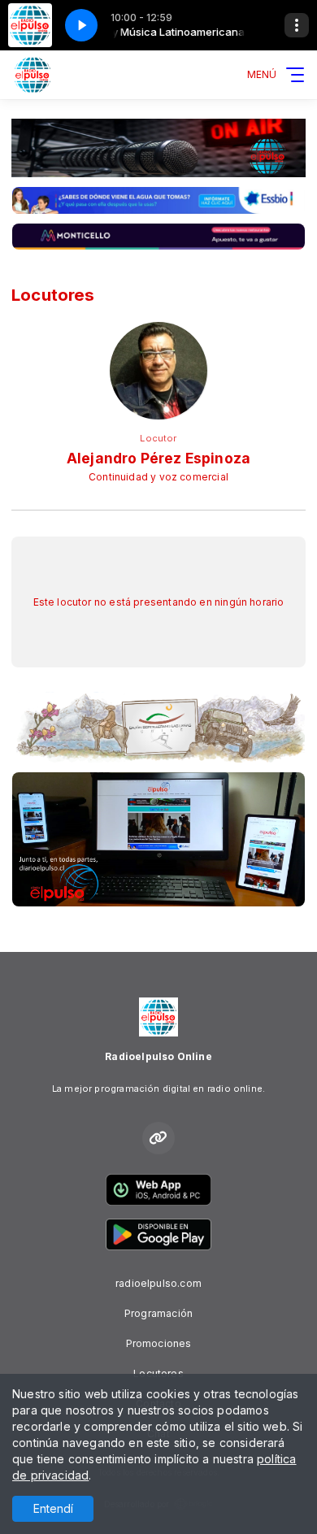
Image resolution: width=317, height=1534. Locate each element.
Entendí (53, 1508)
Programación (158, 1313)
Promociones (159, 1343)
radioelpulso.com (158, 1283)
